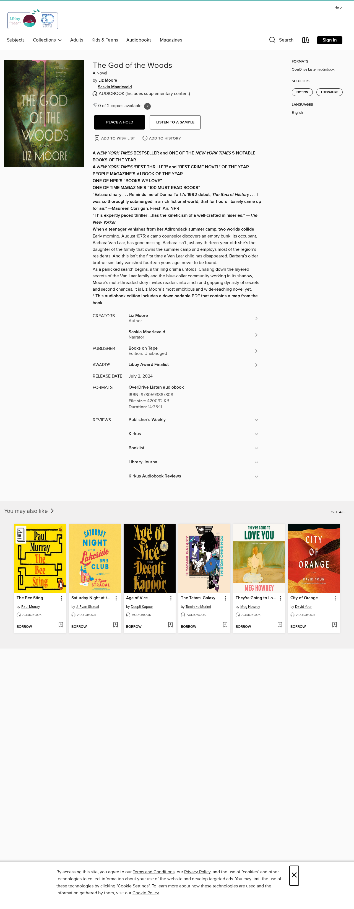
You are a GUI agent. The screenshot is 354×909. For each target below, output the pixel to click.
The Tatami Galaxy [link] (198, 598)
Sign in (329, 40)
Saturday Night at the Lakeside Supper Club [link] (92, 598)
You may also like (26, 511)
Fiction (302, 92)
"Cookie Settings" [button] (133, 886)
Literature (329, 92)
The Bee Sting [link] (30, 598)
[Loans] (306, 41)
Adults (76, 40)
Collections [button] (45, 40)
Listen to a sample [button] (175, 122)
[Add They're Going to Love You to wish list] (279, 625)
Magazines (171, 40)
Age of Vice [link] (137, 598)
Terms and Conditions (154, 872)
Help (338, 8)
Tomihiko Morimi (198, 607)
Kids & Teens (105, 40)
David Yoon (303, 607)
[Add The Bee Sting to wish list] (60, 625)
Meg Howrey (250, 607)
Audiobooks (139, 40)
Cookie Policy (145, 893)
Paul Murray (30, 607)
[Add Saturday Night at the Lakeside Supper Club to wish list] (115, 625)
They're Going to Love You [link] (256, 598)
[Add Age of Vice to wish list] (170, 625)
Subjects (16, 40)
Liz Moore (107, 80)
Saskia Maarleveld (115, 87)
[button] (281, 41)
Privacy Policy (197, 872)
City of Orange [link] (304, 598)
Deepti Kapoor (142, 607)
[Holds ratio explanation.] (147, 106)
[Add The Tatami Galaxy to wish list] (225, 625)
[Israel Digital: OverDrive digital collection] (33, 19)
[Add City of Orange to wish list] (334, 625)
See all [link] (338, 512)
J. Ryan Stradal (87, 607)
